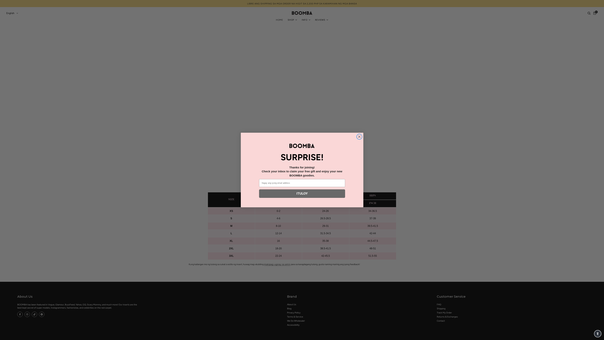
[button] (597, 333)
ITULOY (302, 193)
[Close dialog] (359, 136)
